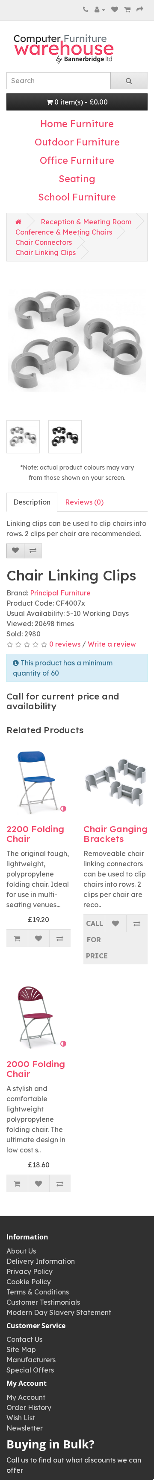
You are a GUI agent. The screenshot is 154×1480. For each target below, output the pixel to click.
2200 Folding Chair (35, 833)
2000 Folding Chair (35, 1068)
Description (31, 502)
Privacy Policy (29, 1271)
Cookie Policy (28, 1281)
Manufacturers (31, 1359)
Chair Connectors (43, 242)
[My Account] (100, 9)
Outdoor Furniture (77, 142)
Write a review (112, 644)
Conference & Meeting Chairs (63, 232)
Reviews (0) (84, 502)
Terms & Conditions (37, 1292)
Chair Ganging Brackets (115, 833)
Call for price (95, 939)
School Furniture (77, 197)
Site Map (21, 1349)
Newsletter (24, 1428)
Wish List (20, 1417)
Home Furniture (77, 124)
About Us (21, 1251)
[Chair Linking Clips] (77, 340)
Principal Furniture (60, 593)
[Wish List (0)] (114, 9)
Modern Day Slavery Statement (58, 1312)
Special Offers (30, 1370)
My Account (25, 1397)
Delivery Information (40, 1261)
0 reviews (64, 644)
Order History (28, 1407)
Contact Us (24, 1339)
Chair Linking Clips (45, 252)
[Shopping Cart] (127, 9)
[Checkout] (139, 9)
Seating (77, 179)
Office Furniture (77, 160)
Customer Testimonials (43, 1302)
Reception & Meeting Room (86, 222)
